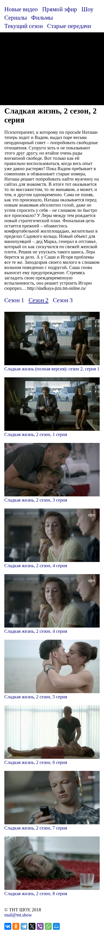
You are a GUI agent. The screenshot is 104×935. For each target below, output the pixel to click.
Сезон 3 (63, 300)
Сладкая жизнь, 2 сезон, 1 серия (35, 434)
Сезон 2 (39, 300)
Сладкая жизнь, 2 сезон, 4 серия (35, 565)
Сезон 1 (14, 300)
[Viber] (40, 926)
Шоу (87, 9)
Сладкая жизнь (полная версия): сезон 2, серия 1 (51, 368)
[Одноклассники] (15, 926)
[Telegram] (24, 926)
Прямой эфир (59, 9)
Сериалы (15, 17)
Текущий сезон (23, 26)
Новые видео (21, 9)
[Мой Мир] (56, 926)
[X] (32, 926)
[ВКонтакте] (7, 926)
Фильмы (42, 17)
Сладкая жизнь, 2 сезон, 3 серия (35, 500)
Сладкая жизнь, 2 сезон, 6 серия (35, 762)
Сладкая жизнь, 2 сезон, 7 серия (35, 827)
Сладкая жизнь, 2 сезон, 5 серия (35, 696)
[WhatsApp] (48, 926)
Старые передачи (69, 26)
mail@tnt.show (18, 914)
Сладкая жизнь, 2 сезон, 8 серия (35, 893)
